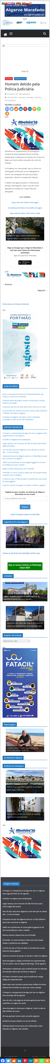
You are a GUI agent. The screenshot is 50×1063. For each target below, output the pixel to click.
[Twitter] (12, 109)
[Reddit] (16, 109)
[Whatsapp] (39, 109)
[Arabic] (3, 3)
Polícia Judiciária (10, 100)
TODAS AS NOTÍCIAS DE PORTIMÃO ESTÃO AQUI (21, 553)
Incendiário (30, 97)
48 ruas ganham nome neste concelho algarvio (21, 1016)
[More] (7, 113)
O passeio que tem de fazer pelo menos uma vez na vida (24, 407)
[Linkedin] (21, 109)
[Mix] (34, 109)
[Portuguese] (24, 3)
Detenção (22, 97)
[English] (12, 3)
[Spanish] (30, 3)
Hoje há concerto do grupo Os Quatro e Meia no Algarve (24, 485)
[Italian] (21, 3)
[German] (18, 3)
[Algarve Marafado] (5, 34)
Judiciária (38, 97)
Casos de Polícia (20, 78)
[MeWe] (30, 109)
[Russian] (27, 3)
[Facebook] (7, 109)
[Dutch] (9, 3)
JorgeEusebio (25, 94)
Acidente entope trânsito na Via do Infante (20, 1021)
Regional (9, 78)
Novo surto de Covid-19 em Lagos (25, 202)
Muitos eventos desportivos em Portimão (18, 469)
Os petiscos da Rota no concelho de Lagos (25, 208)
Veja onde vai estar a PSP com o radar (25, 213)
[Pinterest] (25, 109)
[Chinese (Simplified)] (6, 3)
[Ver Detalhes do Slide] (25, 591)
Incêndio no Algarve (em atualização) (16, 439)
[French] (15, 3)
